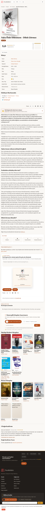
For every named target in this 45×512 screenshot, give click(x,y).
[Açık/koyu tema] (17, 2)
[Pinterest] (40, 106)
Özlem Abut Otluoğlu (15, 61)
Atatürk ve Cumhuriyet (15, 351)
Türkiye (17, 95)
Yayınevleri (3, 488)
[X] (33, 106)
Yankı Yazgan (4, 376)
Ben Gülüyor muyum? (37, 351)
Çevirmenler (3, 483)
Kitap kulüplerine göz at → (6, 247)
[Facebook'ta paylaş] (15, 293)
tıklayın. (23, 232)
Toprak (9, 97)
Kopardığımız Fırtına (26, 399)
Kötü (39, 453)
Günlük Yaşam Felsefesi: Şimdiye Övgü (5, 351)
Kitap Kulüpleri (4, 490)
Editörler (3, 485)
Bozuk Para (15, 419)
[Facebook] (35, 106)
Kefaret (3, 419)
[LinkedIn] (38, 106)
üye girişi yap (18, 298)
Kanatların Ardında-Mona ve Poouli (27, 351)
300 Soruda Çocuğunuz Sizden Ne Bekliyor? (5, 373)
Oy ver (23, 463)
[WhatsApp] (30, 106)
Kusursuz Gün (4, 398)
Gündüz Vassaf (4, 354)
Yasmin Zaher (15, 420)
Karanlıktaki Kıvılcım (15, 399)
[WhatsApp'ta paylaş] (7, 293)
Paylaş (15, 289)
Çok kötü (24, 456)
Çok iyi (23, 453)
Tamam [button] (3, 509)
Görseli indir (7, 289)
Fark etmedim (33, 453)
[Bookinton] (6, 2)
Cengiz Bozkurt (37, 352)
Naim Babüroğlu (15, 352)
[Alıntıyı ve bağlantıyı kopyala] (18, 293)
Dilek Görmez (14, 58)
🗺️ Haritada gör (6, 99)
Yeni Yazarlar (12, 6)
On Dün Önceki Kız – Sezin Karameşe (17, 373)
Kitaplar (7, 6)
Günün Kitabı (16, 483)
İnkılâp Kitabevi (14, 63)
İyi (27, 453)
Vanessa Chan (26, 400)
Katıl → (37, 325)
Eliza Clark (3, 420)
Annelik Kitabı (37, 398)
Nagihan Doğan (4, 399)
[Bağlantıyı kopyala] (43, 106)
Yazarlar (2, 481)
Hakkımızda (16, 488)
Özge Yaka (36, 399)
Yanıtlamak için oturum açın (8, 437)
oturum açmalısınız (17, 442)
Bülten (15, 485)
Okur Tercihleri (17, 481)
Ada (6, 97)
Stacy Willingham (15, 400)
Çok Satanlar (16, 479)
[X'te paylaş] (10, 293)
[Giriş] (23, 2)
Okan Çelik (25, 354)
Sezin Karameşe (15, 374)
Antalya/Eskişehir (11, 95)
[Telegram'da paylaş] (13, 293)
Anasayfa (3, 6)
